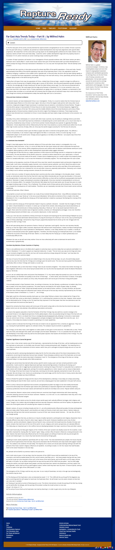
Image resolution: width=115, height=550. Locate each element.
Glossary (73, 28)
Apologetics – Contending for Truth (69, 529)
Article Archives (64, 523)
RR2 (25, 39)
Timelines (52, 28)
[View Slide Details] (57, 14)
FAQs (44, 28)
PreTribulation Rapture (13, 529)
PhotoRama (9, 535)
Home (38, 28)
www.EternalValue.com (93, 101)
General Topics (63, 537)
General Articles (35, 39)
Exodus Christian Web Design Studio (71, 544)
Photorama (62, 28)
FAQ (7, 525)
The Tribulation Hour (12, 531)
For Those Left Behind (12, 533)
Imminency (62, 533)
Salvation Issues (64, 527)
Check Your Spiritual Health (67, 531)
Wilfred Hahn (43, 39)
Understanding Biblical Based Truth (70, 525)
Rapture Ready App (65, 535)
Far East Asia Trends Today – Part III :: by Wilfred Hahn (30, 501)
